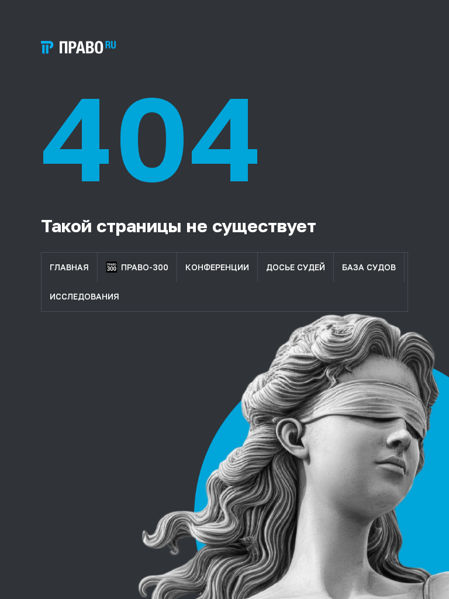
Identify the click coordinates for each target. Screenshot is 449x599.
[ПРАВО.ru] (78, 47)
